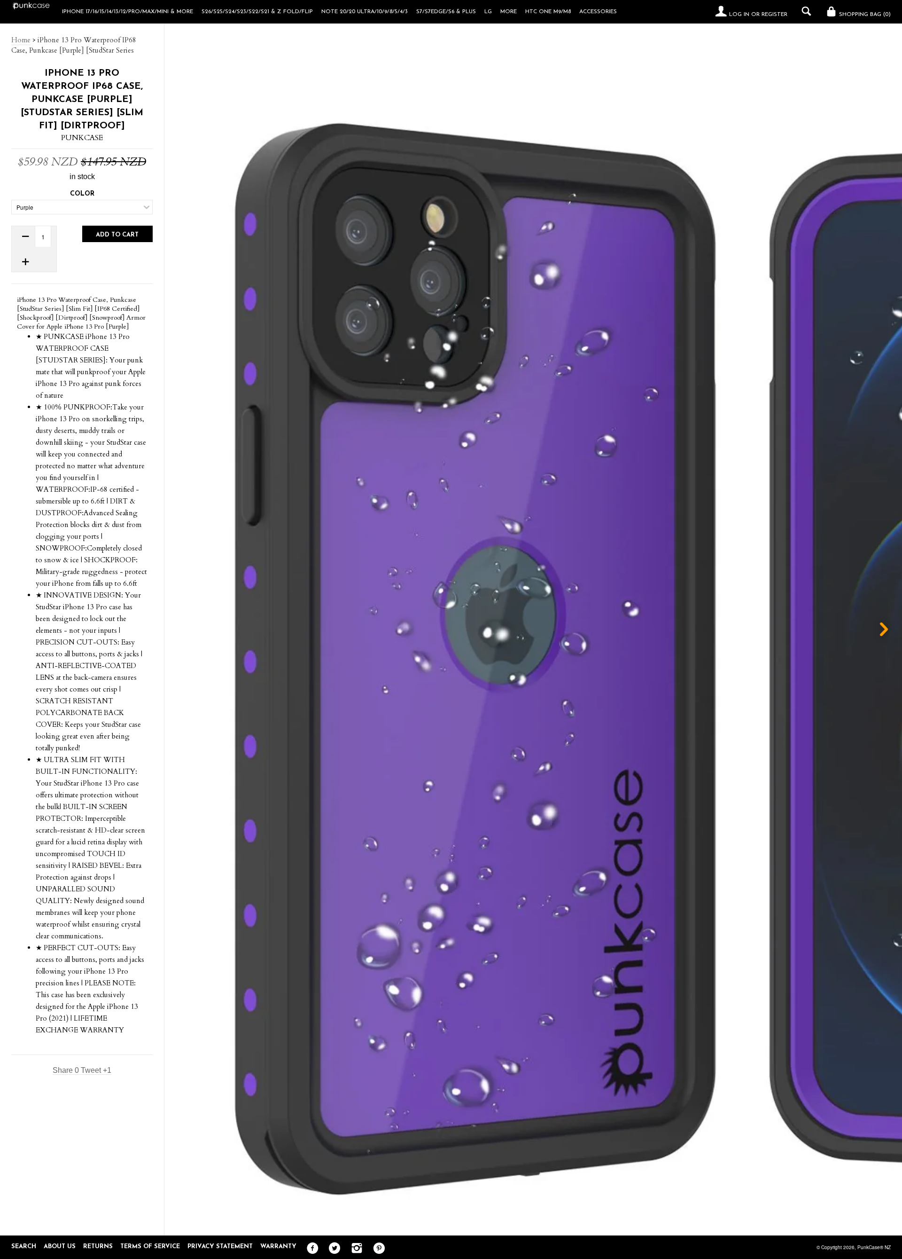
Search (23, 1246)
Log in (739, 14)
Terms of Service (150, 1246)
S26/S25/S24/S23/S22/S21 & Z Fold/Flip (257, 12)
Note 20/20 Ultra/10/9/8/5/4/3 (364, 12)
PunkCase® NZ (874, 1247)
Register (774, 14)
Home (21, 40)
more (508, 12)
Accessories (598, 12)
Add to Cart (117, 235)
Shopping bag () (864, 14)
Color (82, 193)
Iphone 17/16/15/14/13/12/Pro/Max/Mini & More (127, 12)
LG (488, 12)
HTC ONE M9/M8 (548, 12)
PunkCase (82, 138)
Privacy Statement (220, 1246)
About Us (60, 1246)
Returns (98, 1246)
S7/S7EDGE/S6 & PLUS (446, 12)
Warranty (278, 1246)
